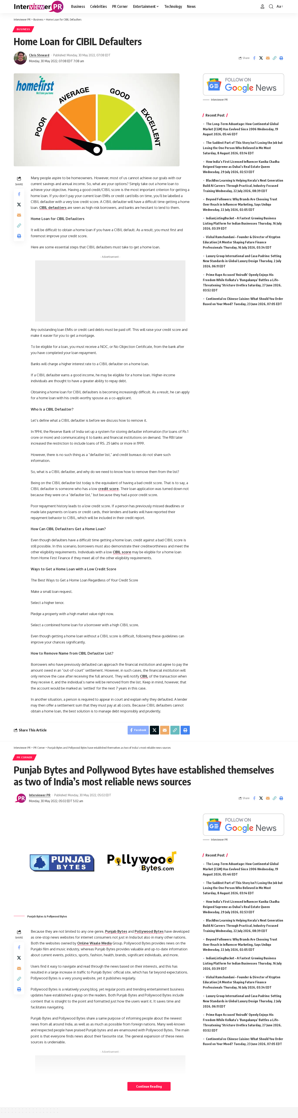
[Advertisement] (110, 291)
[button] (262, 6)
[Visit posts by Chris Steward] (20, 58)
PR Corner (24, 757)
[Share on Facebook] (254, 58)
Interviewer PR (39, 795)
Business (23, 29)
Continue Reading (149, 1086)
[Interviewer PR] (39, 6)
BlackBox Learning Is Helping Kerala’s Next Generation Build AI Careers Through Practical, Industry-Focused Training (243, 186)
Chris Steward (39, 55)
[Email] (268, 58)
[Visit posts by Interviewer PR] (20, 798)
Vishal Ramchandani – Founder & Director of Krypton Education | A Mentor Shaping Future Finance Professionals (241, 242)
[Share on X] (261, 58)
